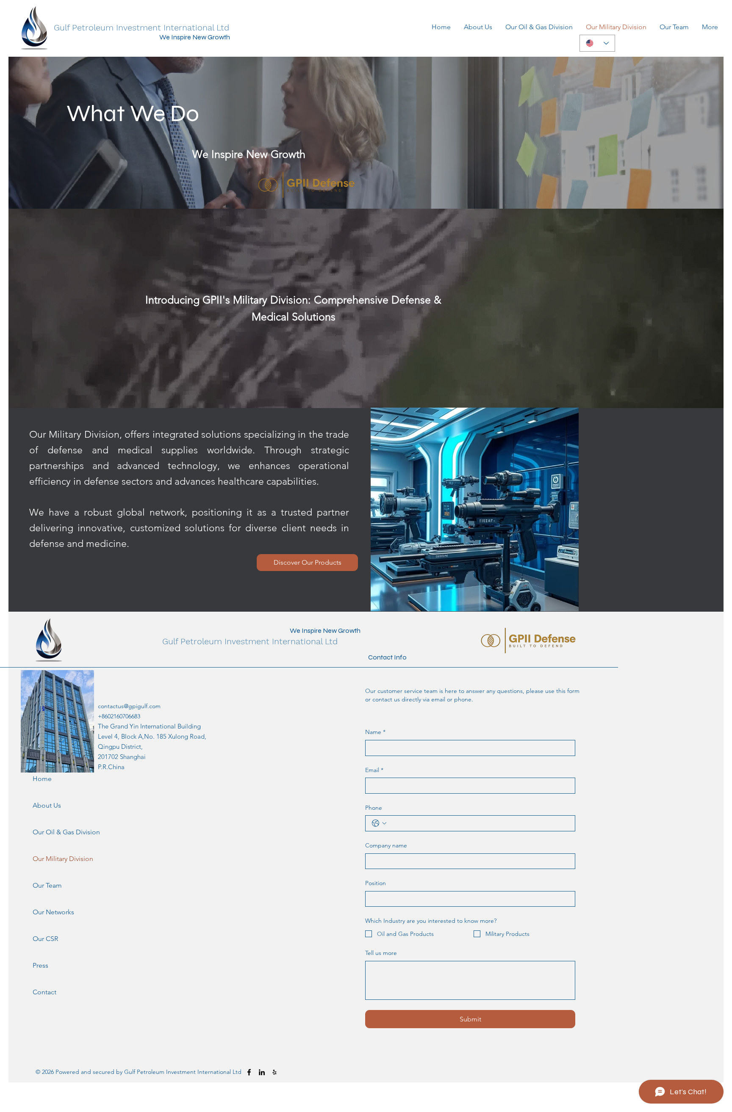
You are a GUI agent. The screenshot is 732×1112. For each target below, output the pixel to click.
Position (375, 883)
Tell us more (381, 953)
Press (40, 965)
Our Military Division (55, 859)
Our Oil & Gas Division (55, 832)
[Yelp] (274, 1072)
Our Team (47, 885)
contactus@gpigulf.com (129, 706)
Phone (373, 807)
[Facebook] (249, 1072)
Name (375, 732)
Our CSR (45, 939)
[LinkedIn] (262, 1072)
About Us (47, 805)
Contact (44, 992)
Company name (386, 845)
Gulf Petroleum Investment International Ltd (141, 27)
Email (374, 770)
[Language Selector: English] (597, 43)
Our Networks (53, 912)
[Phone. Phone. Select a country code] (379, 823)
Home (42, 779)
